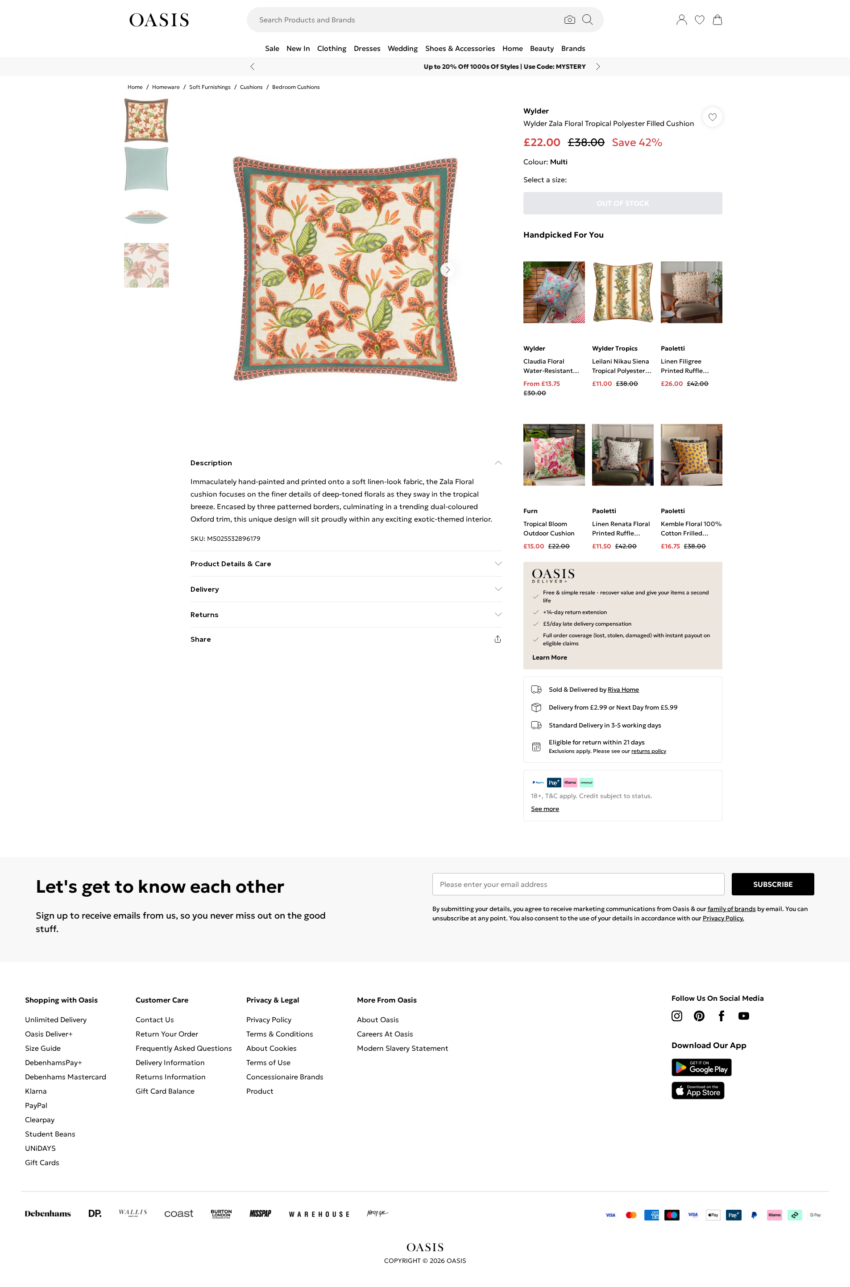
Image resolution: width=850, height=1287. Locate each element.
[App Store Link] (702, 1078)
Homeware (166, 87)
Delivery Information (170, 1062)
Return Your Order (167, 1033)
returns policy (648, 751)
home (135, 87)
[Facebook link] (721, 1016)
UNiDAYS (40, 1148)
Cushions (251, 87)
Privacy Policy (268, 1019)
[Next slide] (598, 66)
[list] (346, 269)
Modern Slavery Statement (402, 1048)
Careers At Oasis (385, 1033)
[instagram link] (677, 1016)
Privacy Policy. (723, 918)
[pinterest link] (699, 1016)
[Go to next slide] (447, 270)
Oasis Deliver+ (49, 1033)
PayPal (36, 1105)
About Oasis (378, 1019)
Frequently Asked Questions (184, 1048)
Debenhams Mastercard (65, 1076)
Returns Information (171, 1076)
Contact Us (155, 1019)
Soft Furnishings (210, 87)
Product (260, 1090)
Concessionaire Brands (284, 1076)
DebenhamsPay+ (53, 1062)
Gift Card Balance (165, 1090)
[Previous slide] (252, 66)
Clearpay (39, 1119)
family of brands (732, 909)
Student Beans (50, 1133)
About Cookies (271, 1048)
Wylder (536, 110)
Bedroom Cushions (296, 87)
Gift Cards (42, 1162)
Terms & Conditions (279, 1033)
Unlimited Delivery (56, 1019)
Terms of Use (268, 1062)
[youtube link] (743, 1016)
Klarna (36, 1090)
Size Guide (43, 1048)
